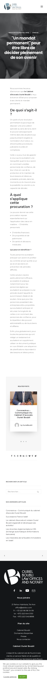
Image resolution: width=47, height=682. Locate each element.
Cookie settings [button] (9, 677)
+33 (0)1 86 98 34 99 (25, 610)
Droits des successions (17, 33)
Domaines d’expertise (23, 633)
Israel (27, 33)
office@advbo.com (23, 607)
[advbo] (12, 6)
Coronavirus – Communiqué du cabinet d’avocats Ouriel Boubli (23, 414)
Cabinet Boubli (23, 630)
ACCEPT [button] (23, 677)
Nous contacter (23, 639)
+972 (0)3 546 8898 (25, 616)
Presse (23, 636)
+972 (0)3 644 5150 (25, 613)
